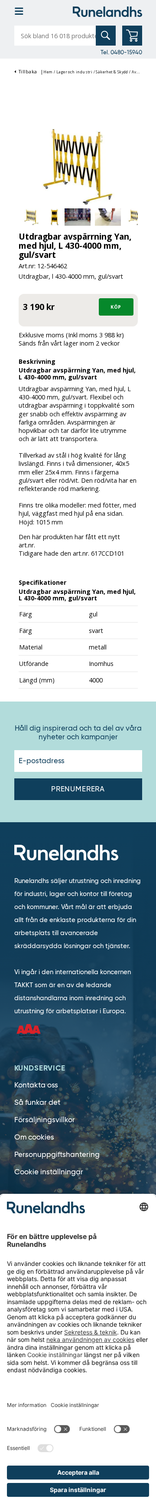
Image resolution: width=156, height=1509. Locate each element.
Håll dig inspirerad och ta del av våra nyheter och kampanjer (78, 732)
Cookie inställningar (48, 1171)
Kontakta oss (36, 1085)
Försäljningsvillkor (44, 1119)
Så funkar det (37, 1102)
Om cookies (34, 1137)
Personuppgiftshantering (57, 1154)
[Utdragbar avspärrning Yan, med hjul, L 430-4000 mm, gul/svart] (78, 165)
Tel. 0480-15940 (121, 52)
